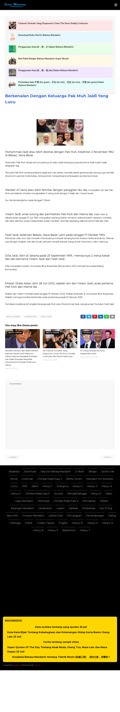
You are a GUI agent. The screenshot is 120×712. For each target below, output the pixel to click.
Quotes (58, 493)
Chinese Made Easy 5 (37, 493)
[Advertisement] (60, 555)
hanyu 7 (85, 530)
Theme (37, 665)
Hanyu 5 (16, 493)
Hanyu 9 (53, 530)
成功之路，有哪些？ (99, 657)
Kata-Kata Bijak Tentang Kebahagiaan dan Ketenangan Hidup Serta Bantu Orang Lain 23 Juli (58, 634)
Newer (13, 457)
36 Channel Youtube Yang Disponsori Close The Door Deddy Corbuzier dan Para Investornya (59, 353)
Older (107, 457)
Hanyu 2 (78, 486)
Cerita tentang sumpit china (61, 642)
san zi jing (106, 508)
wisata (104, 501)
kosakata (14, 471)
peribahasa (88, 508)
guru (14, 486)
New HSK (12, 515)
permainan (89, 501)
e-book (80, 471)
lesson (61, 508)
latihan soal (56, 515)
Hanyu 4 (107, 486)
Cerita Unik (46, 317)
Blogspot (16, 665)
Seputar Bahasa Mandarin (56, 471)
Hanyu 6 (96, 493)
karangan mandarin (22, 508)
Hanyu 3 (92, 486)
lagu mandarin (24, 501)
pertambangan (95, 515)
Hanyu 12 (107, 523)
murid (13, 479)
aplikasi (73, 508)
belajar (93, 471)
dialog (112, 515)
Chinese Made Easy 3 (50, 479)
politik (28, 523)
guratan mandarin (33, 515)
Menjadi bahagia (77, 493)
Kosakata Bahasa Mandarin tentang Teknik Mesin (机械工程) (49, 657)
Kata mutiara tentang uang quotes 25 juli (61, 627)
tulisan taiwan (45, 523)
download (30, 471)
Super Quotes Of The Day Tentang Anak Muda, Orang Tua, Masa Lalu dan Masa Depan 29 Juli (57, 649)
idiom (35, 486)
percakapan (74, 515)
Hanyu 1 (47, 486)
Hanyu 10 (77, 523)
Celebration (30, 317)
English (63, 523)
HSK (24, 486)
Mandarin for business (99, 479)
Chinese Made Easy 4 (66, 501)
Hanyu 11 (93, 523)
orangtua (62, 486)
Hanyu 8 (38, 530)
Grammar (27, 479)
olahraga (15, 523)
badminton (69, 530)
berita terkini (13, 317)
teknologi (43, 501)
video (109, 493)
